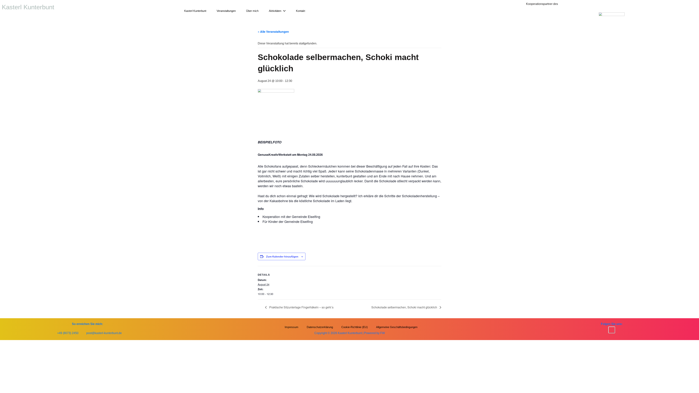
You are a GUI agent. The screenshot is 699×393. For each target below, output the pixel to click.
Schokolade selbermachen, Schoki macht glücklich (404, 307)
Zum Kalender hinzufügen (282, 256)
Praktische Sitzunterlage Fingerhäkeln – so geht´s (300, 307)
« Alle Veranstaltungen (273, 31)
